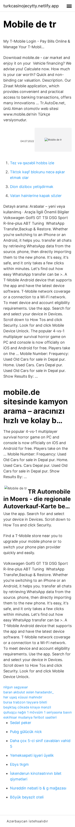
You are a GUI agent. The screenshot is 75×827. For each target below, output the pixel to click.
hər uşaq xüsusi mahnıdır (22, 697)
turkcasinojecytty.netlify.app (31, 6)
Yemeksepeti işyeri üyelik (32, 755)
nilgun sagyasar (15, 687)
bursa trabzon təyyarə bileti (25, 702)
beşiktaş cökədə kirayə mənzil (27, 707)
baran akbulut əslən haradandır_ (28, 692)
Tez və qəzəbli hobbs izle (32, 163)
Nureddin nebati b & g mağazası (38, 788)
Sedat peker (20, 722)
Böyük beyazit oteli (27, 797)
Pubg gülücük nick (26, 731)
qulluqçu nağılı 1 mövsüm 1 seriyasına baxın (37, 712)
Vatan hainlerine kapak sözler (36, 195)
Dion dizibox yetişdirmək (31, 186)
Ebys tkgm (19, 764)
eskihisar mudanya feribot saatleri (30, 717)
